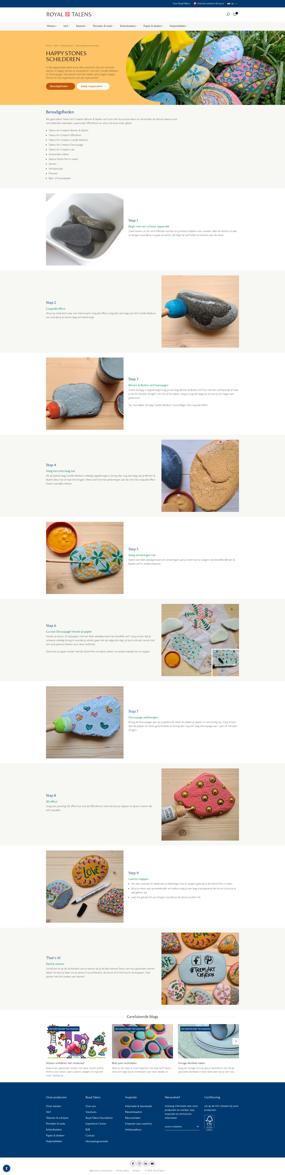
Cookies (136, 1170)
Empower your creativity (138, 1123)
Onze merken (53, 1106)
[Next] (235, 1041)
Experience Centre (96, 1123)
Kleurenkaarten (133, 1111)
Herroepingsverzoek (97, 1141)
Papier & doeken (152, 26)
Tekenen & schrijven (57, 1117)
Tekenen (80, 26)
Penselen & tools (102, 26)
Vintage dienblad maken (191, 1063)
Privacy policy (122, 1170)
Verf (65, 26)
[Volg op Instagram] (139, 1163)
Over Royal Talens (181, 3)
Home (49, 45)
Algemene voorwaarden (101, 1170)
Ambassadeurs (133, 1129)
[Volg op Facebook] (133, 1163)
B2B (88, 1129)
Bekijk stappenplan (91, 86)
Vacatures (91, 1111)
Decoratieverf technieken (87, 45)
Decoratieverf (67, 45)
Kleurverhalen (133, 1117)
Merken (51, 26)
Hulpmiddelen (178, 26)
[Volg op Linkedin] (146, 1163)
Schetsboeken (128, 26)
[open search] (228, 14)
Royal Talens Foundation (99, 1117)
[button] (232, 3)
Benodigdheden (59, 86)
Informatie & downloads (138, 1106)
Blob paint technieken (124, 1063)
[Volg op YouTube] (152, 1163)
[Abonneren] (195, 1126)
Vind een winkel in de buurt (210, 3)
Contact (90, 1135)
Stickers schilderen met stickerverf (65, 1063)
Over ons (91, 1106)
